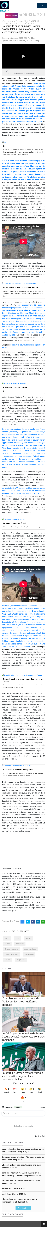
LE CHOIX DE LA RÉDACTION (23, 23)
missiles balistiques (11, 954)
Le (4, 146)
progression (21, 960)
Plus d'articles (23, 1208)
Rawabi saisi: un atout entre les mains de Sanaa (23, 680)
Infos (3, 21)
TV (42, 5)
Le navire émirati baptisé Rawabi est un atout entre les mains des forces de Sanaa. (23, 686)
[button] (23, 56)
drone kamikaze (30, 949)
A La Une (11, 21)
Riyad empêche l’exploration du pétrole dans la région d (23, 527)
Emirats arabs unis (11, 949)
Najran (7, 938)
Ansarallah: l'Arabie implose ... (16, 387)
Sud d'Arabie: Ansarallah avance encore (20, 288)
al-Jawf (28, 938)
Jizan (17, 938)
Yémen (7, 944)
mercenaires (29, 954)
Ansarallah (20, 944)
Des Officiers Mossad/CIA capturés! (18, 770)
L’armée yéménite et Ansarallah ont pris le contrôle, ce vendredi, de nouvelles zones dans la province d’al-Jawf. (23, 293)
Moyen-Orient (23, 21)
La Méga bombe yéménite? (14, 523)
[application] (23, 56)
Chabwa (8, 960)
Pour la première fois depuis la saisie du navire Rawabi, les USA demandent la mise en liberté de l (23, 774)
